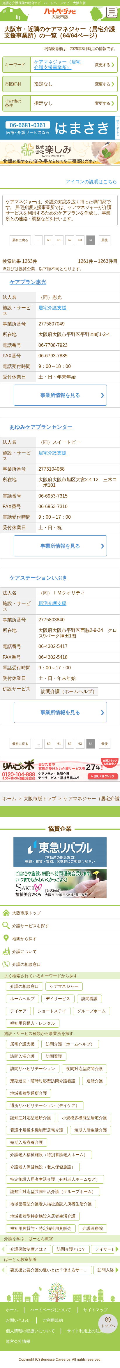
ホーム (9, 798)
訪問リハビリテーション (32, 1068)
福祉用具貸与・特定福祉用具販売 (40, 1228)
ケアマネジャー (64, 986)
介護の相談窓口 (26, 964)
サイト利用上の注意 (85, 1330)
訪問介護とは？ (71, 1249)
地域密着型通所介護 (28, 1093)
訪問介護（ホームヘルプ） (70, 1044)
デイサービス (58, 998)
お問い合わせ (18, 1320)
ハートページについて (50, 1309)
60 (48, 240)
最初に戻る (20, 240)
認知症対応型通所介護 (30, 1117)
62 (69, 240)
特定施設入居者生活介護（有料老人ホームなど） (55, 1179)
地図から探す (24, 938)
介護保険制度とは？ (28, 1249)
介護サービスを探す (30, 925)
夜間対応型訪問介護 (84, 1068)
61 (59, 240)
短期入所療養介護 (26, 1142)
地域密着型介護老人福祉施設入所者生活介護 (51, 1203)
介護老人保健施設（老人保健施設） (42, 1167)
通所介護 (95, 1081)
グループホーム (91, 1011)
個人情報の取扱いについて (30, 1330)
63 (80, 240)
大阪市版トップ (40, 798)
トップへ (108, 1326)
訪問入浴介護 (22, 1056)
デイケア (18, 1011)
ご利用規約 (53, 1320)
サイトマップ (95, 1309)
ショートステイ (52, 1011)
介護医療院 (92, 1228)
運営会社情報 (18, 1341)
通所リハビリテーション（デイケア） (45, 1105)
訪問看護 (89, 998)
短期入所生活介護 (90, 1130)
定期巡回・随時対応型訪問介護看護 (42, 1081)
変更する (102, 64)
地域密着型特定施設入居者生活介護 (42, 1216)
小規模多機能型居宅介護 (84, 1117)
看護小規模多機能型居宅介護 (36, 1130)
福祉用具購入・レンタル (32, 1023)
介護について (24, 951)
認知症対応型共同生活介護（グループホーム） (53, 1191)
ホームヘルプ (22, 998)
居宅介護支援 (52, 307)
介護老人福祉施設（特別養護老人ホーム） (49, 1154)
